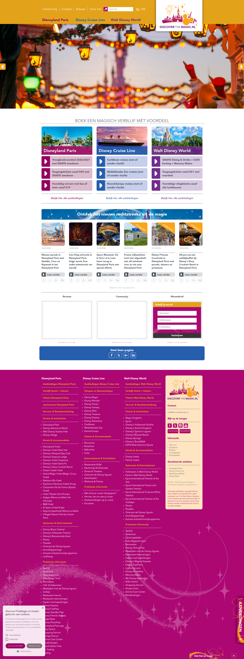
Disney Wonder (92, 401)
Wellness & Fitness (93, 482)
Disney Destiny (91, 418)
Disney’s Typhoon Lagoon (138, 431)
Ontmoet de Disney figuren (56, 546)
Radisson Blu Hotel (52, 481)
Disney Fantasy (91, 408)
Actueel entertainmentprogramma (60, 553)
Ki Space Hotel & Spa (53, 508)
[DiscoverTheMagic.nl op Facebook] (170, 425)
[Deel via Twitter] (50, 280)
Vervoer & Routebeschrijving (58, 412)
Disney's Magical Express (138, 561)
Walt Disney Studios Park (55, 432)
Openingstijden (51, 575)
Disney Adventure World (55, 428)
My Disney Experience (137, 578)
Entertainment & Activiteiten (100, 458)
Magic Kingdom (134, 418)
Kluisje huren (132, 588)
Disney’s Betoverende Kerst (56, 536)
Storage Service (51, 636)
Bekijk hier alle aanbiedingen (67, 198)
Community (50, 9)
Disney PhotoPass (52, 622)
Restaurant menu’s (52, 595)
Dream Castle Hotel (53, 470)
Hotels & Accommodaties (139, 450)
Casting (47, 653)
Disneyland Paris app (53, 626)
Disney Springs (133, 438)
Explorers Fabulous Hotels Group (59, 484)
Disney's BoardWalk (135, 442)
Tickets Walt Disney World (140, 398)
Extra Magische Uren (136, 541)
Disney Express (50, 606)
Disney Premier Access (54, 616)
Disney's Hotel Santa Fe (55, 464)
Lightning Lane (133, 568)
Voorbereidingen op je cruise (98, 500)
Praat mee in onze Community (122, 342)
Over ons (95, 9)
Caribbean (89, 424)
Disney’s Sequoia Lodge (55, 457)
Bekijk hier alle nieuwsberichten (122, 288)
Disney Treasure (92, 414)
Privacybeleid (174, 455)
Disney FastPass (51, 609)
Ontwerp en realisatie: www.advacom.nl (183, 485)
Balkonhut (89, 450)
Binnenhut (89, 443)
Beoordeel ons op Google (67, 342)
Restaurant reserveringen (55, 599)
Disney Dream (91, 404)
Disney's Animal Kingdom (139, 428)
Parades (47, 543)
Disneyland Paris (55, 20)
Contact (67, 9)
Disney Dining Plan (135, 548)
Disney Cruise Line (90, 20)
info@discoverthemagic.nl (178, 412)
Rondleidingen (50, 643)
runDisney (48, 557)
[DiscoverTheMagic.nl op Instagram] (180, 425)
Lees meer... (53, 87)
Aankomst (48, 572)
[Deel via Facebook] (44, 280)
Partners (172, 450)
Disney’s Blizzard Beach (137, 435)
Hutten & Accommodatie (97, 437)
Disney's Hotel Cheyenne (55, 460)
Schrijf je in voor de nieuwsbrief (177, 342)
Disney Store (174, 476)
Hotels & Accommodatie (56, 440)
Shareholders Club (52, 646)
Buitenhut (89, 446)
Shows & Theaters (93, 471)
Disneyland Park (51, 425)
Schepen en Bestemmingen (98, 391)
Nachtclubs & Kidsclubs (96, 468)
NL (138, 9)
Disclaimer (173, 448)
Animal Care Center (53, 639)
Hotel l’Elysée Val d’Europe (56, 494)
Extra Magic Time (51, 578)
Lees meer (9, 630)
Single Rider (49, 619)
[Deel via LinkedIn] (62, 280)
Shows (46, 540)
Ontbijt (46, 592)
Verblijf (46, 568)
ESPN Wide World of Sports (139, 445)
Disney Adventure (93, 421)
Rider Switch (132, 582)
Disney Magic (91, 397)
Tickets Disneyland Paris (56, 398)
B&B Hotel (48, 504)
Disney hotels (132, 457)
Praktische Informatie (54, 562)
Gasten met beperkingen (55, 602)
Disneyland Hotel (51, 447)
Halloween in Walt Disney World (142, 472)
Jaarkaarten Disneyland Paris (58, 405)
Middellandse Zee (93, 428)
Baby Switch (49, 629)
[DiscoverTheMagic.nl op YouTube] (186, 425)
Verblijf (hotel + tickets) (55, 391)
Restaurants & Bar (93, 465)
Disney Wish (90, 411)
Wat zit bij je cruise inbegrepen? (100, 493)
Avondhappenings (52, 550)
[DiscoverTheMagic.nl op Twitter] (175, 425)
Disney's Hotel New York (55, 450)
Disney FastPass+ (134, 565)
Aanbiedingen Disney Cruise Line (101, 384)
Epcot (128, 421)
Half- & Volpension (52, 585)
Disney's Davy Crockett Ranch (58, 467)
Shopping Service (52, 633)
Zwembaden (90, 478)
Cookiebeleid (174, 453)
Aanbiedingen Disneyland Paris (59, 384)
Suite (86, 453)
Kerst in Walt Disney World (139, 475)
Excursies (89, 503)
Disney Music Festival (54, 530)
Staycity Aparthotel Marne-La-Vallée (61, 511)
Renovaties (48, 582)
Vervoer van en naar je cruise (98, 497)
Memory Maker (133, 575)
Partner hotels (132, 460)
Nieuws (80, 9)
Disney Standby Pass (53, 612)
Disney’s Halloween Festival (57, 533)
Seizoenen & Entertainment (57, 523)
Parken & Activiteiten (54, 419)
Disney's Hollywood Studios (139, 425)
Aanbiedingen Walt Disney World (143, 384)
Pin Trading (48, 650)
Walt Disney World (126, 20)
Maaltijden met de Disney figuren (60, 589)
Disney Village (50, 435)
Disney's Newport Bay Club (56, 453)
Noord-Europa (91, 431)
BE (144, 9)
